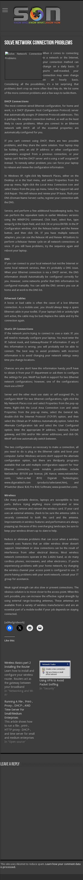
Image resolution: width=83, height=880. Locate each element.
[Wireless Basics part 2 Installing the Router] (21, 679)
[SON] (41, 15)
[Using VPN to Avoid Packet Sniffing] (55, 669)
